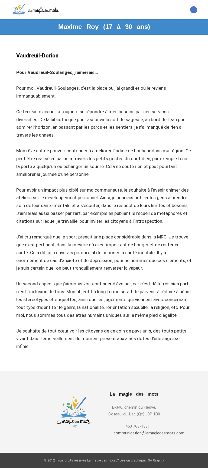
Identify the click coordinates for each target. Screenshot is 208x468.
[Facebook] (193, 9)
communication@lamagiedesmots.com (137, 433)
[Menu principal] (177, 9)
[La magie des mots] (35, 9)
